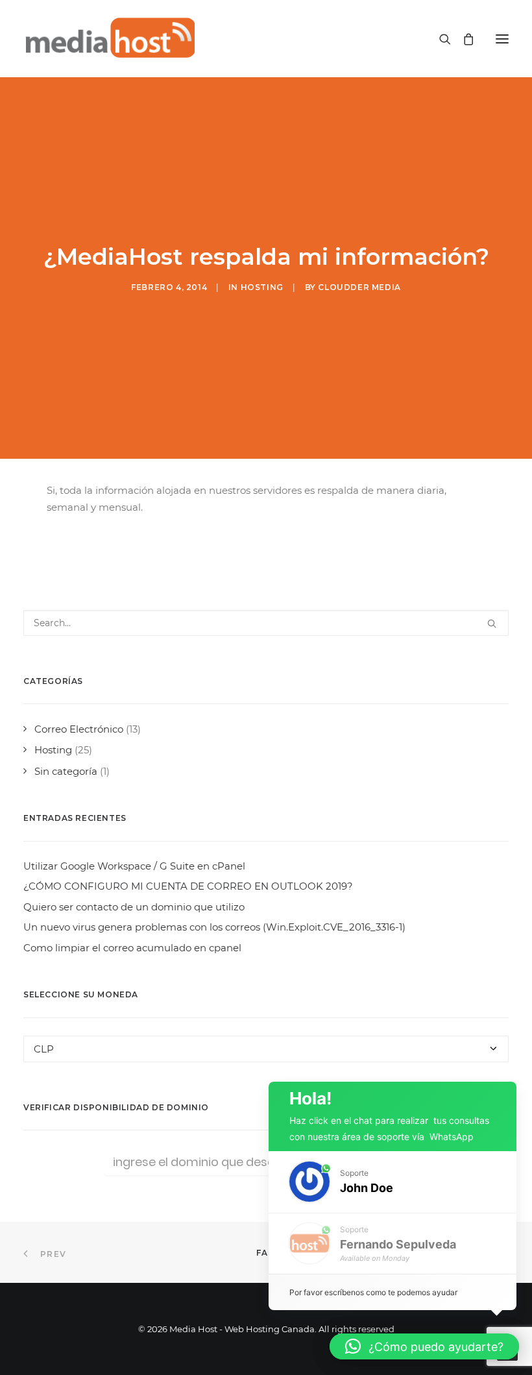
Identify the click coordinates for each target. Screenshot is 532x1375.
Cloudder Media (359, 287)
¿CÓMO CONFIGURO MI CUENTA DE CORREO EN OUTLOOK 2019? (188, 886)
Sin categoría (65, 771)
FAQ (266, 1253)
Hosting (262, 287)
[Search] (439, 39)
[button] (502, 38)
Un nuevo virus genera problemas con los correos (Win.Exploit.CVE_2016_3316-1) (214, 927)
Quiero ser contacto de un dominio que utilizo (134, 907)
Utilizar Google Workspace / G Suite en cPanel (134, 866)
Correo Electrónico (78, 729)
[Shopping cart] (462, 39)
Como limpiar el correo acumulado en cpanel (132, 948)
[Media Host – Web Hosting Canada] (109, 39)
